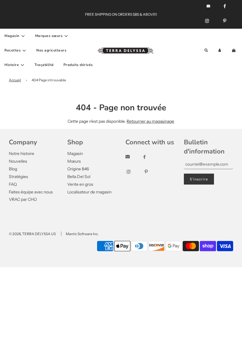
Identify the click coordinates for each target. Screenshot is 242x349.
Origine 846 (78, 169)
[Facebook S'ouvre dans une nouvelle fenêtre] (149, 157)
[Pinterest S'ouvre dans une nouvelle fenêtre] (224, 21)
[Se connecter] (220, 50)
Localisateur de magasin (89, 192)
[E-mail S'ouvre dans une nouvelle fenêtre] (132, 157)
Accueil (15, 80)
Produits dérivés (78, 64)
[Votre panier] (234, 50)
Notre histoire (21, 153)
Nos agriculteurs (51, 50)
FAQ (13, 184)
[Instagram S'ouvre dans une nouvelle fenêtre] (207, 21)
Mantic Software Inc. (82, 234)
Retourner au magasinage (150, 121)
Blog (13, 169)
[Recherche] (206, 50)
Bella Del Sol (78, 176)
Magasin (75, 153)
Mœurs (74, 161)
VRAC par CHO (23, 199)
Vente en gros (80, 184)
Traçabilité (44, 64)
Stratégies (18, 176)
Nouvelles (18, 161)
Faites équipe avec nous (31, 192)
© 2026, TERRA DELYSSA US (32, 234)
